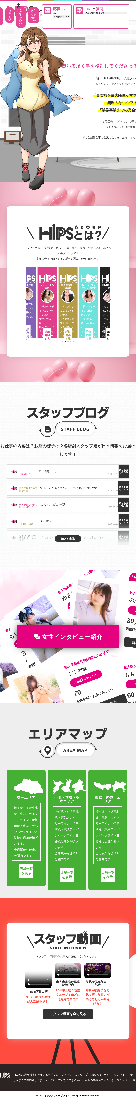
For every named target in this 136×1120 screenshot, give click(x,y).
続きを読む (123, 471)
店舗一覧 (9, 14)
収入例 (33, 15)
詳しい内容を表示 (111, 629)
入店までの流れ (20, 17)
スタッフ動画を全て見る (68, 1014)
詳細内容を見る (26, 337)
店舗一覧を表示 (26, 871)
